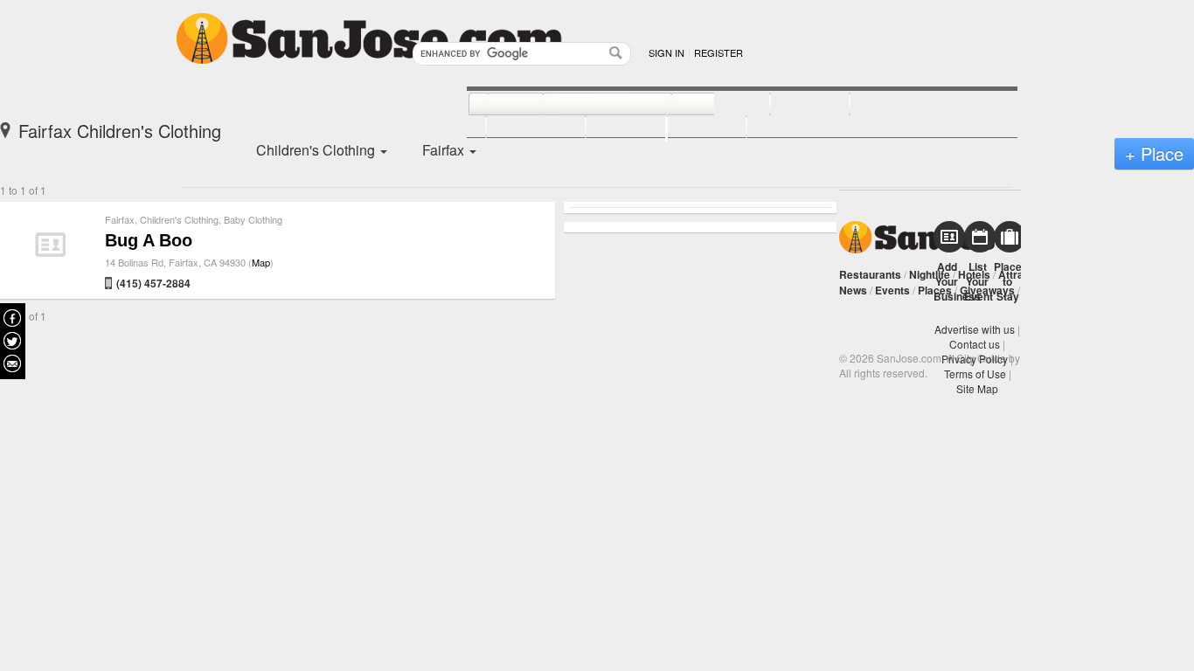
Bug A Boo (148, 240)
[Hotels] (790, 105)
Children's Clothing (179, 219)
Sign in (666, 52)
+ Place (1154, 153)
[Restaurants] (588, 105)
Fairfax (120, 219)
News (853, 290)
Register (718, 52)
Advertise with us (974, 329)
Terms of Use (975, 373)
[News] (496, 105)
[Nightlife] (701, 105)
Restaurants (870, 274)
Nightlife (929, 274)
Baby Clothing (253, 219)
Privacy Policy (974, 358)
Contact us (974, 343)
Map (261, 262)
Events (892, 290)
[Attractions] (891, 105)
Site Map (977, 388)
